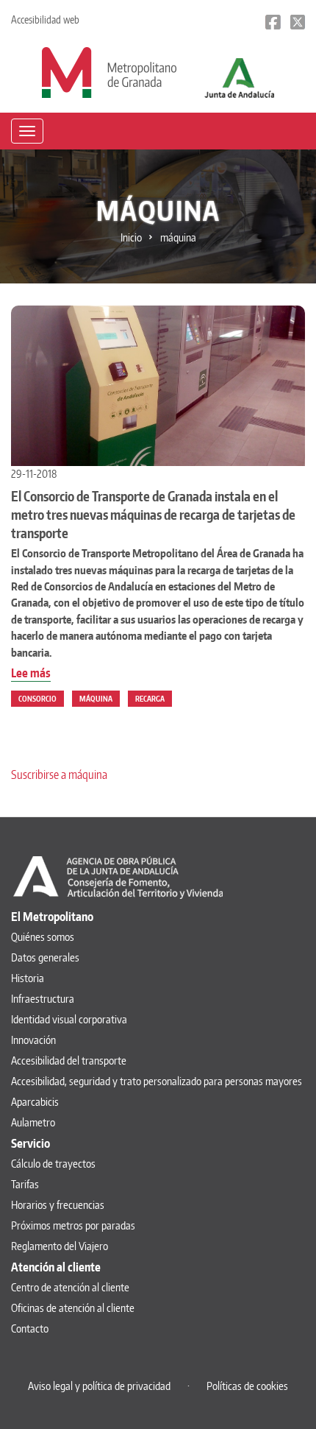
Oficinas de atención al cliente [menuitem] (72, 1308)
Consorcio (37, 698)
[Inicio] (109, 71)
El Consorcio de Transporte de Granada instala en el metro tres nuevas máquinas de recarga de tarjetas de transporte (153, 514)
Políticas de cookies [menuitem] (247, 1386)
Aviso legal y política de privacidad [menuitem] (99, 1386)
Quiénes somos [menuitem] (42, 937)
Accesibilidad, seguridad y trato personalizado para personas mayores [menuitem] (156, 1081)
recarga (150, 698)
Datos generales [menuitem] (45, 957)
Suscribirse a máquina (59, 774)
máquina (95, 698)
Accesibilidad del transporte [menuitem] (68, 1061)
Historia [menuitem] (27, 978)
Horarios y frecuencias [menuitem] (57, 1205)
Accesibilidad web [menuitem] (45, 19)
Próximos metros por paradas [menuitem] (73, 1225)
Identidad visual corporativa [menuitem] (69, 1019)
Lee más (31, 674)
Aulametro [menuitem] (33, 1122)
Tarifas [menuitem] (25, 1184)
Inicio (131, 237)
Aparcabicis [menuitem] (35, 1102)
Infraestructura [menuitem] (42, 999)
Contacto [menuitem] (30, 1329)
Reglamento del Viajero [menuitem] (59, 1246)
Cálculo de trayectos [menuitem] (53, 1164)
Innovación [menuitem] (33, 1040)
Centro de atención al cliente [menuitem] (70, 1287)
